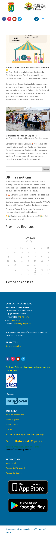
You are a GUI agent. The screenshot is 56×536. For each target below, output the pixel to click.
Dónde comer (12, 425)
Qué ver (9, 429)
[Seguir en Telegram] (20, 19)
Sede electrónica (13, 346)
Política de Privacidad (15, 468)
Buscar (46, 169)
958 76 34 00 (17, 320)
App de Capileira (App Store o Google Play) (25, 434)
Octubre (17, 78)
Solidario (45, 78)
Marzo (45, 138)
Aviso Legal (11, 463)
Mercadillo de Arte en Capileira (21, 135)
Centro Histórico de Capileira (24, 441)
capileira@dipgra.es (22, 324)
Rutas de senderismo (15, 415)
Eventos (26, 75)
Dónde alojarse (12, 420)
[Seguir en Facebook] (4, 19)
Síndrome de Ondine (31, 78)
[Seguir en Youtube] (14, 19)
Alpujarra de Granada (34, 72)
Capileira (9, 75)
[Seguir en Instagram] (9, 19)
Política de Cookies (14, 473)
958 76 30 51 (23, 317)
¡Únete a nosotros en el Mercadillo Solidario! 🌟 (28, 68)
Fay (10, 72)
